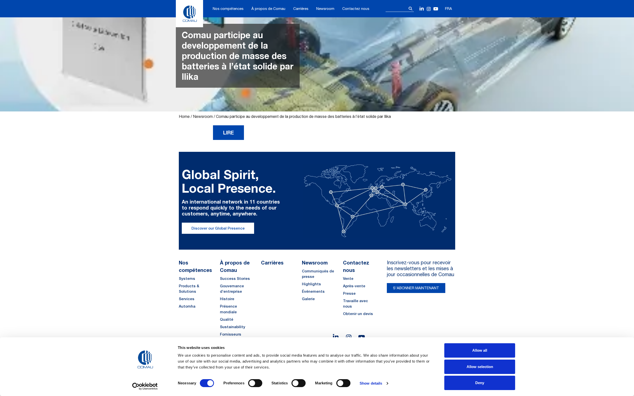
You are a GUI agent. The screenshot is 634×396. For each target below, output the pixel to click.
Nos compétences (228, 8)
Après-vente (354, 286)
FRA (448, 8)
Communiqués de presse (318, 274)
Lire (228, 132)
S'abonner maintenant (416, 288)
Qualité (226, 319)
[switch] (255, 383)
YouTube (435, 9)
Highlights (311, 284)
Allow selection (480, 367)
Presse (349, 293)
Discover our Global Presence (218, 228)
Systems (187, 278)
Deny (479, 383)
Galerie (308, 299)
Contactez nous (355, 8)
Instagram (428, 9)
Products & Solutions (189, 289)
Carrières (300, 8)
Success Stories (235, 278)
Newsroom (325, 8)
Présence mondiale (228, 309)
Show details (371, 383)
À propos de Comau (268, 8)
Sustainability (232, 327)
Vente (348, 278)
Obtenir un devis (358, 314)
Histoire (227, 299)
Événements (313, 291)
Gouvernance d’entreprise (232, 289)
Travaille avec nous (355, 304)
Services (186, 299)
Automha (187, 306)
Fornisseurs (230, 334)
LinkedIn (422, 9)
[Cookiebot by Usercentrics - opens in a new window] (145, 386)
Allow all (479, 350)
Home (184, 116)
